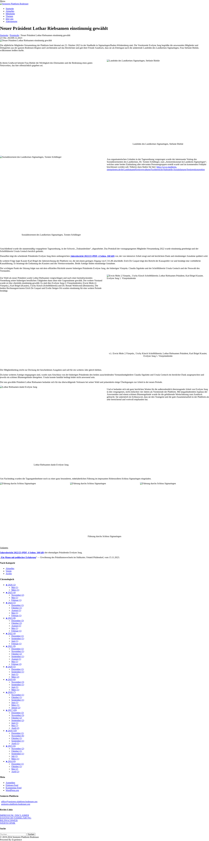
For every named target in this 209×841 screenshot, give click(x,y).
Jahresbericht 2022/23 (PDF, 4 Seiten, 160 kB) (92, 256)
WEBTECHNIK (7, 823)
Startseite (10, 8)
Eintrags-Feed (12, 785)
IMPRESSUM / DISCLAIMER (14, 815)
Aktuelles (10, 11)
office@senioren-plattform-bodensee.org (19, 801)
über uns (9, 19)
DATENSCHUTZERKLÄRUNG (15, 818)
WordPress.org (12, 790)
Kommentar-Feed (13, 788)
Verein (9, 571)
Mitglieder (10, 14)
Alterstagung (11, 21)
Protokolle (14, 35)
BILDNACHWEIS (9, 820)
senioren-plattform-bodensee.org (15, 804)
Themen (9, 16)
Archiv (9, 573)
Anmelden (10, 782)
